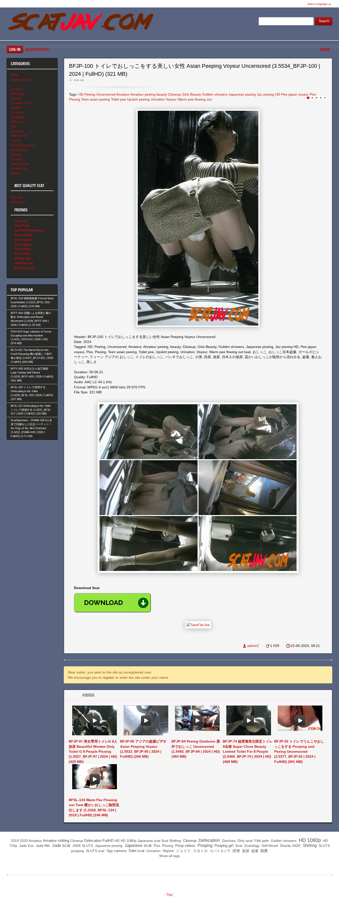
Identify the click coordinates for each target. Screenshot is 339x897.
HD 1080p (18, 202)
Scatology (18, 117)
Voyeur (171, 99)
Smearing (18, 159)
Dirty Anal (18, 94)
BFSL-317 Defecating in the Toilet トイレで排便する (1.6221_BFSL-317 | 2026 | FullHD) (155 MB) (31, 409)
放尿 (245, 851)
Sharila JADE (290, 846)
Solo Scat (18, 122)
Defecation (93, 840)
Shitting (175, 841)
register (108, 677)
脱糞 (263, 851)
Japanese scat (21, 79)
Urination (158, 99)
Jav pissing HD (268, 94)
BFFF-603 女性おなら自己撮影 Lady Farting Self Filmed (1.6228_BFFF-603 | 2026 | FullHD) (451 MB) (32, 374)
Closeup (174, 94)
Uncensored (105, 94)
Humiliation (19, 168)
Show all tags (169, 856)
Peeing (89, 94)
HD (80, 94)
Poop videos (184, 845)
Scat (164, 841)
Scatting (17, 112)
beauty (161, 94)
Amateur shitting (56, 840)
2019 (15, 841)
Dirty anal (244, 841)
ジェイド (183, 851)
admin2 (253, 646)
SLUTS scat (94, 851)
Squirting (17, 131)
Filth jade (261, 841)
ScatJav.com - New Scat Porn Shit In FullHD (81, 24)
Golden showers (215, 94)
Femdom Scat (21, 103)
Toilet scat (135, 851)
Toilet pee (118, 99)
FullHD (108, 840)
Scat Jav (78, 79)
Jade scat (60, 845)
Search (324, 21)
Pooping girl (223, 845)
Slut (14, 126)
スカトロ (200, 851)
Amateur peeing (142, 94)
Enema (16, 98)
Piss (313, 94)
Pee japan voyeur (295, 94)
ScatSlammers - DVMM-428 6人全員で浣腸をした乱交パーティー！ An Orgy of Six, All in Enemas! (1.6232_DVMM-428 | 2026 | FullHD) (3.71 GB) (31, 428)
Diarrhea (228, 841)
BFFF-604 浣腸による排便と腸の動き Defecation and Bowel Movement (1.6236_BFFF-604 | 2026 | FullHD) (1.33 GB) (31, 318)
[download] (112, 602)
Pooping (204, 845)
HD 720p (17, 197)
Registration (37, 49)
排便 (236, 851)
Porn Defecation (22, 145)
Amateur (123, 94)
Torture (16, 140)
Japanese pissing (242, 94)
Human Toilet (20, 164)
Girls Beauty (191, 94)
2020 (24, 841)
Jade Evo (26, 846)
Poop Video (19, 150)
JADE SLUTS (82, 846)
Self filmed (269, 846)
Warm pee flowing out (195, 99)
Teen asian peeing (95, 99)
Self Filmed (19, 136)
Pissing (74, 99)
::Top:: (169, 895)
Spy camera (115, 851)
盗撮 (254, 851)
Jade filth (42, 846)
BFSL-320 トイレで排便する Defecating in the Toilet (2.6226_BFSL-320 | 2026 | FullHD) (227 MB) (32, 393)
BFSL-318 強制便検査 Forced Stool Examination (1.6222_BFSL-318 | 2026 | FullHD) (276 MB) (32, 302)
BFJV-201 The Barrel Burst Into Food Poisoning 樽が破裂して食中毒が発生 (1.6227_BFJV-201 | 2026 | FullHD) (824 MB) (32, 355)
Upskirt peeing (138, 99)
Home (325, 49)
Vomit (15, 173)
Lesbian (16, 108)
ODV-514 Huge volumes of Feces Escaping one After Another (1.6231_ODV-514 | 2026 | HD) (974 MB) (31, 337)
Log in (15, 49)
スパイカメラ (220, 851)
